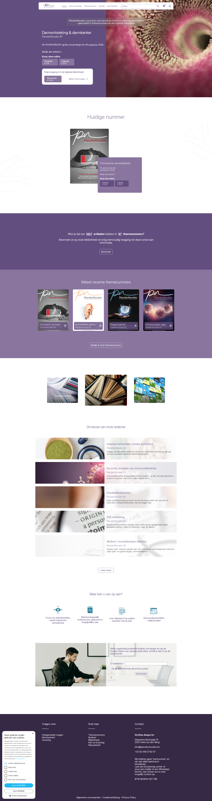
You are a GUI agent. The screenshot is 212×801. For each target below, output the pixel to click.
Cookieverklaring (111, 797)
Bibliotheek (94, 740)
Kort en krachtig (75, 6)
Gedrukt (48, 62)
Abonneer (52, 79)
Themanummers (90, 6)
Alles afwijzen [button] (19, 791)
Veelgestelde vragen (52, 735)
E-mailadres (116, 663)
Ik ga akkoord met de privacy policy (130, 668)
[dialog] (18, 765)
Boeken (102, 6)
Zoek (158, 6)
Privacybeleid (20, 759)
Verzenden (141, 673)
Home (64, 6)
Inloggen (169, 6)
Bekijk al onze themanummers (106, 345)
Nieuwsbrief (94, 745)
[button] (18, 796)
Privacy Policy (128, 797)
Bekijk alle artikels (51, 51)
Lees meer (106, 570)
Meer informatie (77, 79)
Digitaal (65, 62)
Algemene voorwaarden (88, 797)
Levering (46, 740)
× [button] (33, 733)
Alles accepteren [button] (19, 785)
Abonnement (112, 6)
